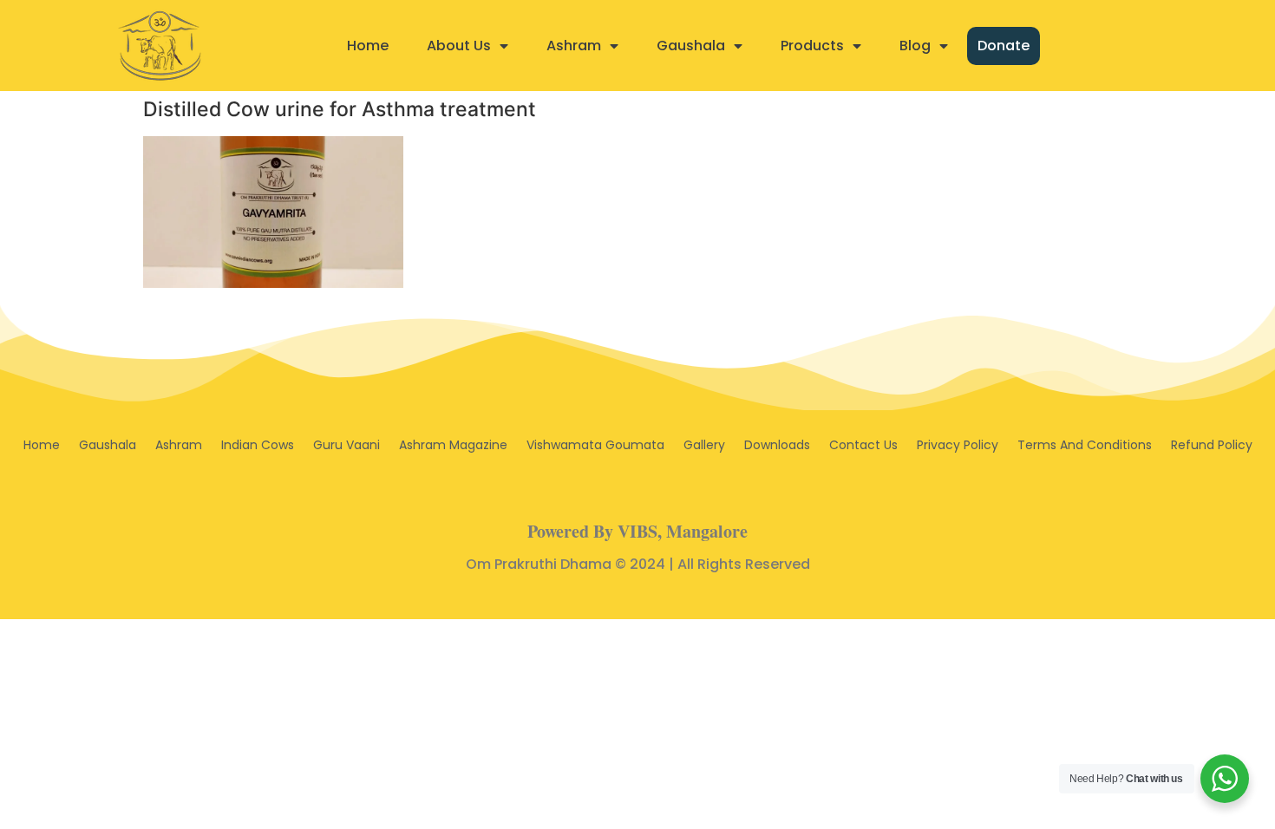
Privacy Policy (957, 445)
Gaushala (691, 45)
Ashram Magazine (453, 445)
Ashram (573, 45)
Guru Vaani (346, 445)
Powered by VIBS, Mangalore (637, 531)
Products (812, 45)
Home (368, 45)
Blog (915, 45)
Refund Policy (1211, 445)
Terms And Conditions (1084, 445)
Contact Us (863, 445)
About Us (459, 45)
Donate (1004, 45)
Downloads (777, 445)
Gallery (704, 445)
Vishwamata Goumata (595, 445)
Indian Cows (257, 445)
